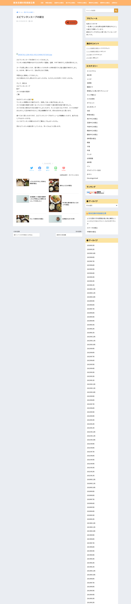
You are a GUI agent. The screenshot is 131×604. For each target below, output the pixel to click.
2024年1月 (90, 333)
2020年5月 (90, 507)
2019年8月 (90, 539)
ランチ (89, 154)
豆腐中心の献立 (59, 3)
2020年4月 (90, 511)
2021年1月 (90, 475)
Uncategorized (92, 178)
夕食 (88, 146)
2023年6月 (90, 360)
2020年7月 (90, 499)
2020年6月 (90, 503)
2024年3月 (90, 325)
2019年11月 (91, 527)
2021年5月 (90, 460)
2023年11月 (91, 341)
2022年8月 (90, 400)
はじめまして (91, 107)
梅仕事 (89, 75)
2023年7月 (90, 356)
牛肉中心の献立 (82, 3)
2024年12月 (91, 289)
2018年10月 (91, 575)
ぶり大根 (88, 54)
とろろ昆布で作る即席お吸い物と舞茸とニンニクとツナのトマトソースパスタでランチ (101, 221)
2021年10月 (91, 440)
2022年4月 (90, 416)
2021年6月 (90, 456)
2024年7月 (90, 309)
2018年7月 (90, 583)
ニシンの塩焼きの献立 (92, 48)
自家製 (89, 83)
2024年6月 (90, 313)
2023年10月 (91, 344)
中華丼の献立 (91, 232)
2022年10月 (91, 392)
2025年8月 (90, 257)
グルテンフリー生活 (94, 170)
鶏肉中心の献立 (93, 3)
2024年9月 (90, 301)
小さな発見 (91, 99)
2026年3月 (90, 245)
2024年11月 (91, 293)
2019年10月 (91, 531)
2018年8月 (90, 579)
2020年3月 (90, 515)
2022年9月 (90, 396)
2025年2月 (90, 281)
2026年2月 (90, 249)
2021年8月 (90, 448)
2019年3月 (90, 559)
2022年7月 (90, 404)
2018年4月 (90, 595)
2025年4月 (90, 273)
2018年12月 (91, 571)
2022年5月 (90, 412)
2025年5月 (90, 269)
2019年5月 (90, 551)
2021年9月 (90, 444)
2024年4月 (90, 321)
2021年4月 (90, 464)
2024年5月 (90, 317)
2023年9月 (90, 348)
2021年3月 (90, 467)
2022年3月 (90, 420)
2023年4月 (90, 368)
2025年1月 (90, 285)
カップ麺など (91, 95)
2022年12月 (91, 384)
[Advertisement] (47, 38)
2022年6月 (90, 408)
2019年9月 (90, 535)
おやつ (89, 174)
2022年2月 (90, 424)
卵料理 (89, 162)
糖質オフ (90, 87)
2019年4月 (90, 555)
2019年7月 (90, 543)
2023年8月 (90, 352)
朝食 (88, 142)
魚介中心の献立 (70, 3)
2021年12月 (91, 432)
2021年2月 (90, 471)
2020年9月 (90, 491)
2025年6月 (90, 265)
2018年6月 (90, 587)
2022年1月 (90, 428)
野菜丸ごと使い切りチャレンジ (97, 91)
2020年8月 (90, 495)
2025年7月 (90, 261)
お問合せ (114, 3)
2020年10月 (91, 487)
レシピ (89, 79)
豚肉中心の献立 (105, 3)
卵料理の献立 (91, 138)
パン (88, 166)
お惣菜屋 (90, 158)
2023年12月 (91, 337)
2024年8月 (90, 305)
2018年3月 (90, 598)
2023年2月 (90, 376)
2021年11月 (91, 436)
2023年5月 (90, 364)
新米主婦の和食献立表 (24, 2)
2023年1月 (90, 380)
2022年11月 (91, 388)
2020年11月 (91, 483)
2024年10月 (91, 297)
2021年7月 (90, 452)
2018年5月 (90, 591)
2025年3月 (90, 277)
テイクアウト (91, 71)
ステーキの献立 (92, 228)
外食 (88, 150)
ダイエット (91, 103)
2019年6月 (90, 547)
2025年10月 (91, 253)
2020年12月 (91, 479)
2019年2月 (90, 563)
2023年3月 (90, 372)
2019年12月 (91, 523)
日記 (42, 3)
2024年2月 (90, 329)
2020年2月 (90, 519)
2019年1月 (90, 567)
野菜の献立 (49, 3)
